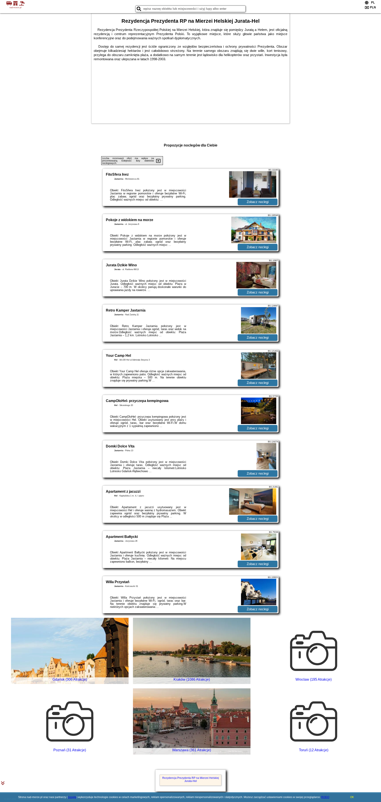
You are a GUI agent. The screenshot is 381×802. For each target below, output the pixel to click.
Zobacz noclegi (258, 202)
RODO (325, 797)
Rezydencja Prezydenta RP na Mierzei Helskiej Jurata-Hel (190, 779)
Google (72, 797)
